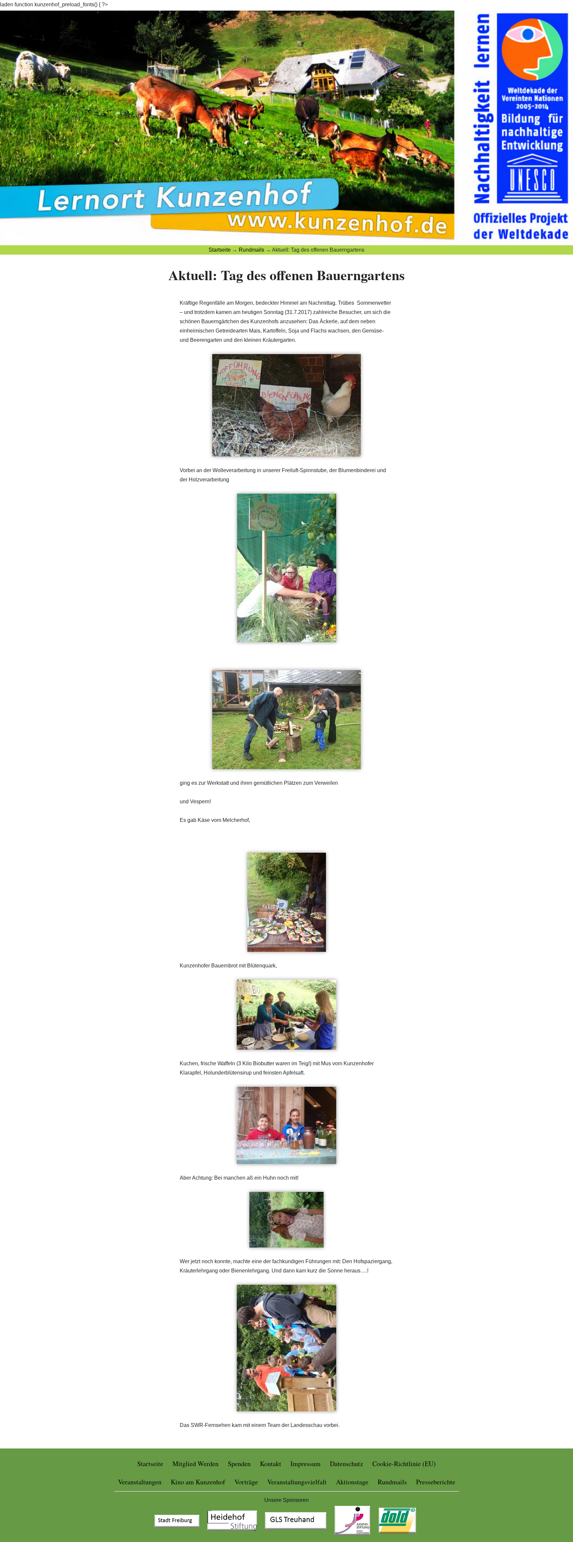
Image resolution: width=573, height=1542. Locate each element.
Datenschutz (346, 1463)
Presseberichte (435, 1481)
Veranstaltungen (139, 1481)
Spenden (239, 1463)
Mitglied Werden (195, 1463)
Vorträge (246, 1481)
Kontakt (270, 1463)
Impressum (305, 1463)
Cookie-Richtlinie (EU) (404, 1463)
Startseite (150, 1463)
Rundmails (392, 1481)
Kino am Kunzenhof (198, 1481)
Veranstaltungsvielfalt (297, 1481)
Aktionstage (352, 1481)
